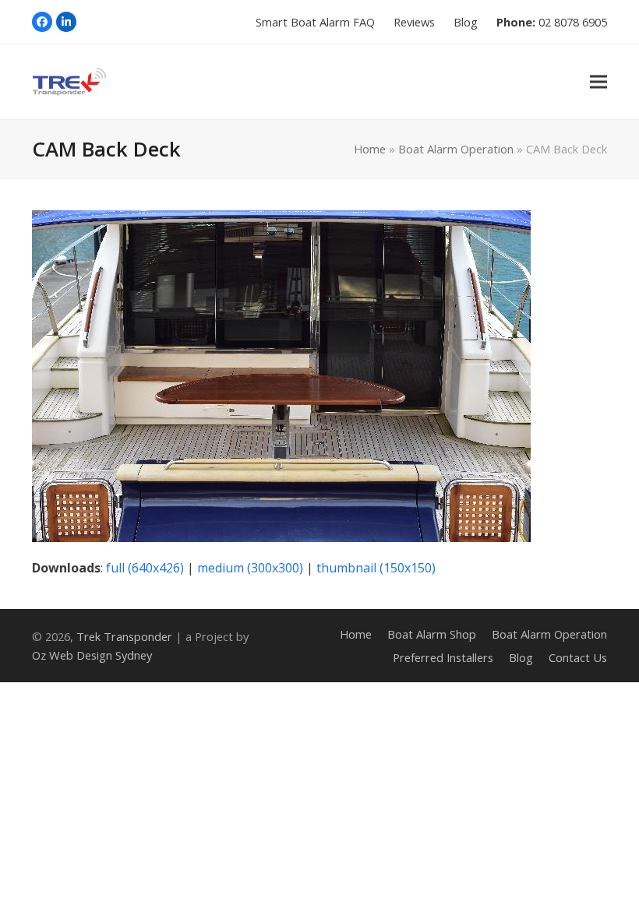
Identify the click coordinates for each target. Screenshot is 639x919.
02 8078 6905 (572, 22)
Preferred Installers (443, 657)
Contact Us (578, 657)
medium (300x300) (250, 567)
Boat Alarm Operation (456, 149)
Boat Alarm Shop (431, 634)
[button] (598, 81)
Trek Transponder (124, 636)
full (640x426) (145, 567)
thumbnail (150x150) (376, 567)
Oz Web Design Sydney (92, 655)
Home (370, 149)
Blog (521, 657)
